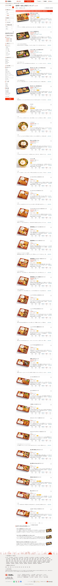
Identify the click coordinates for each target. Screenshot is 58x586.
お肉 (6, 84)
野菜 (6, 85)
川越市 (17, 558)
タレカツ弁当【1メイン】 (34, 390)
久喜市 (40, 559)
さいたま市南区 (47, 557)
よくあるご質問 (33, 574)
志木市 (30, 559)
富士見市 (48, 559)
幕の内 (7, 86)
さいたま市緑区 (8, 558)
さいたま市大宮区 (21, 557)
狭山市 (47, 558)
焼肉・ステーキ (8, 72)
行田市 (25, 558)
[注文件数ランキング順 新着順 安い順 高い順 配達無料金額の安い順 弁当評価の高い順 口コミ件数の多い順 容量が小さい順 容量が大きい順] (25, 8)
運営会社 (40, 575)
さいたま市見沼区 (26, 557)
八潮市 (45, 559)
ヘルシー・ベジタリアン (9, 74)
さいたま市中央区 (31, 557)
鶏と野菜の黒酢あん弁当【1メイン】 (36, 449)
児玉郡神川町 (17, 563)
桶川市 (38, 559)
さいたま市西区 (11, 557)
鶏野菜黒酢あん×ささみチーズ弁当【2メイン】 (38, 258)
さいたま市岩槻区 (13, 558)
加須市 (35, 558)
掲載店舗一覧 (33, 575)
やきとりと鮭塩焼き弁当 (34, 31)
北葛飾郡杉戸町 (35, 563)
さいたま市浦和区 (41, 557)
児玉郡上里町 (21, 563)
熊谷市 (20, 558)
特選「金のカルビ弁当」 (34, 13)
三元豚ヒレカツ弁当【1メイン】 (35, 404)
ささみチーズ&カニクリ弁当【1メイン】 (37, 508)
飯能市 (33, 558)
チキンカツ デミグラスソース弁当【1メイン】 (38, 431)
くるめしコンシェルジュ (39, 574)
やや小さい (7, 60)
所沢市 (30, 558)
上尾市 (12, 559)
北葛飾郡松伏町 (40, 563)
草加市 (15, 559)
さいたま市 (6, 557)
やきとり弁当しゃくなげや (38, 34)
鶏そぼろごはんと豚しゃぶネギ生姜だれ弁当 (37, 67)
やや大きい (7, 62)
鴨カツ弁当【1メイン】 (34, 490)
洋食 (6, 70)
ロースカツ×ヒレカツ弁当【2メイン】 (36, 190)
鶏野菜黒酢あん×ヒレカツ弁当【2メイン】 (37, 240)
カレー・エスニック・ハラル (10, 75)
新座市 (35, 559)
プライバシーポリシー (45, 575)
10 (38, 69)
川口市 (22, 558)
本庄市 (38, 558)
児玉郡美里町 (12, 563)
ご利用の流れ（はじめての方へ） (26, 574)
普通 (6, 61)
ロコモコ (31, 104)
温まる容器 (7, 96)
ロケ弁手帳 (18, 575)
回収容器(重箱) (8, 95)
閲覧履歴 (45, 1)
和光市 (32, 559)
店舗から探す (19, 1)
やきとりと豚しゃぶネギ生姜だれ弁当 (36, 49)
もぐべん (34, 143)
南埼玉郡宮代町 (30, 563)
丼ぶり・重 (7, 94)
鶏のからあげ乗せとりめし (34, 140)
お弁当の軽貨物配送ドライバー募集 (25, 575)
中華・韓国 (7, 71)
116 (39, 14)
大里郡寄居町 (25, 563)
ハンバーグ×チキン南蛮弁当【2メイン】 (37, 326)
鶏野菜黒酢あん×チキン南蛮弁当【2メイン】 (38, 276)
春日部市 (44, 558)
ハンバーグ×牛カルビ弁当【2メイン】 (36, 308)
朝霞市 (27, 559)
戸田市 (22, 559)
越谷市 (17, 559)
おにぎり (7, 76)
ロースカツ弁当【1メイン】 (35, 376)
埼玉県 (8, 13)
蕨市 (19, 559)
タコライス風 (32, 158)
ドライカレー (32, 122)
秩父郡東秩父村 (8, 563)
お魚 (6, 83)
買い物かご (50, 1)
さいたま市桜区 (37, 557)
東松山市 (41, 558)
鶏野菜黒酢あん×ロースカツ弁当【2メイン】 (38, 226)
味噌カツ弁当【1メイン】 (34, 358)
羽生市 (49, 558)
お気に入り (39, 1)
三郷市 (51, 559)
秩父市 (27, 558)
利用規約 (37, 575)
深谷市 (9, 559)
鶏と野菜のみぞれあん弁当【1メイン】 (37, 463)
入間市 (25, 559)
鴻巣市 (7, 559)
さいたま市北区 (16, 557)
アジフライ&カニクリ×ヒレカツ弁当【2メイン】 (38, 208)
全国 (7, 11)
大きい (7, 63)
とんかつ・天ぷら (8, 73)
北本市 (43, 559)
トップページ (19, 574)
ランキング (45, 574)
